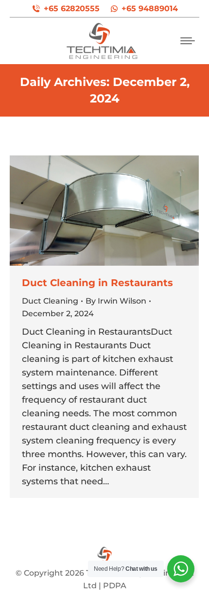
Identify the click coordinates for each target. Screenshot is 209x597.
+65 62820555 (72, 8)
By (116, 301)
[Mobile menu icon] (187, 41)
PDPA (114, 585)
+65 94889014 (150, 8)
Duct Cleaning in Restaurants (97, 283)
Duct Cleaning (50, 301)
